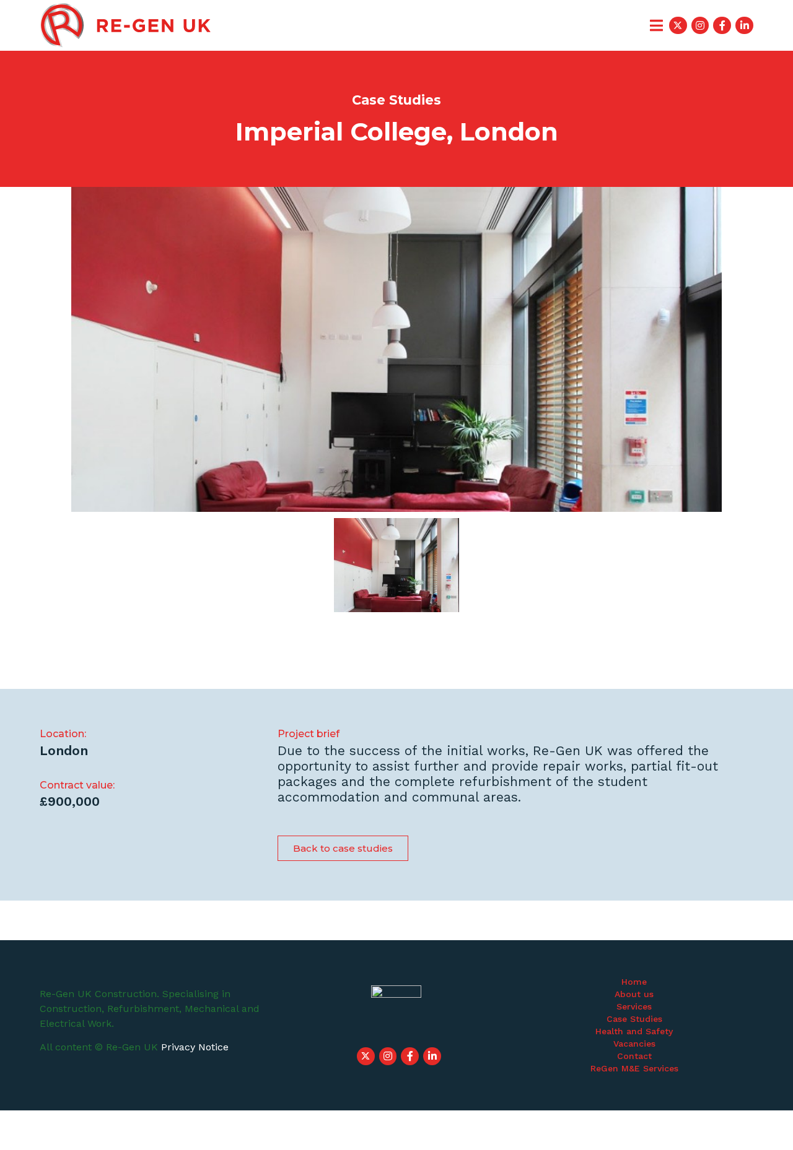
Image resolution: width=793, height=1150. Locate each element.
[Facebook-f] (722, 26)
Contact (634, 1056)
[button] (343, 848)
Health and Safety (634, 1031)
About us (634, 994)
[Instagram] (700, 26)
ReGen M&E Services (634, 1068)
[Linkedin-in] (744, 26)
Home (634, 982)
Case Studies (634, 1019)
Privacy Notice (195, 1047)
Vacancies (634, 1043)
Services (634, 1006)
